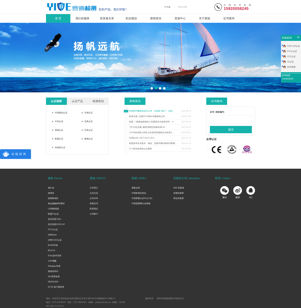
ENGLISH (182, 7)
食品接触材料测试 (56, 203)
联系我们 (94, 208)
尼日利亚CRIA (54, 219)
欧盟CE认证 (53, 214)
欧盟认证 (59, 139)
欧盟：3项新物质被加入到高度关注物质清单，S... (152, 122)
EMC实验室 (178, 188)
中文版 (167, 7)
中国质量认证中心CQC (142, 198)
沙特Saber (52, 235)
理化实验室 (178, 198)
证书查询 (228, 18)
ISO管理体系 (54, 276)
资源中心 (180, 18)
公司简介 (94, 188)
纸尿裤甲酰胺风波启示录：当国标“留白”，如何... (151, 111)
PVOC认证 (53, 229)
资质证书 (94, 203)
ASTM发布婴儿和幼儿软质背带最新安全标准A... (151, 132)
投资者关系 (107, 18)
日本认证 (88, 130)
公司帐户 (94, 214)
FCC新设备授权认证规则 (140, 148)
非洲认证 (88, 112)
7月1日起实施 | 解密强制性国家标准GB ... (148, 127)
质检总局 (136, 188)
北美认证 (88, 121)
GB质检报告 (53, 208)
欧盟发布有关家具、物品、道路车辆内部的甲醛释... (153, 143)
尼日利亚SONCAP (56, 224)
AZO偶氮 (52, 261)
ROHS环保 (53, 245)
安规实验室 (178, 193)
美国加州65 (53, 271)
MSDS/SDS (53, 282)
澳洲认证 (88, 139)
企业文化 (94, 193)
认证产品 (77, 101)
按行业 (51, 188)
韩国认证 (59, 130)
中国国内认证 (61, 112)
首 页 (58, 18)
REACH (51, 250)
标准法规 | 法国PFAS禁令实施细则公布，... (148, 116)
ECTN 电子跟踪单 (56, 287)
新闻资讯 (155, 18)
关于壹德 (204, 18)
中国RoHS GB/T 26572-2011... (142, 138)
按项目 (51, 193)
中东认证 (59, 121)
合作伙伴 (94, 198)
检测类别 (98, 101)
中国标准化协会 (139, 193)
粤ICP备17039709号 (55, 306)
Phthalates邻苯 (54, 266)
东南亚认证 (60, 147)
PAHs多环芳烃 (54, 255)
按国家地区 (53, 198)
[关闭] (298, 38)
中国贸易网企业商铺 (141, 203)
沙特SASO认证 (55, 240)
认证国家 (56, 101)
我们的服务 (83, 18)
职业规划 (131, 18)
